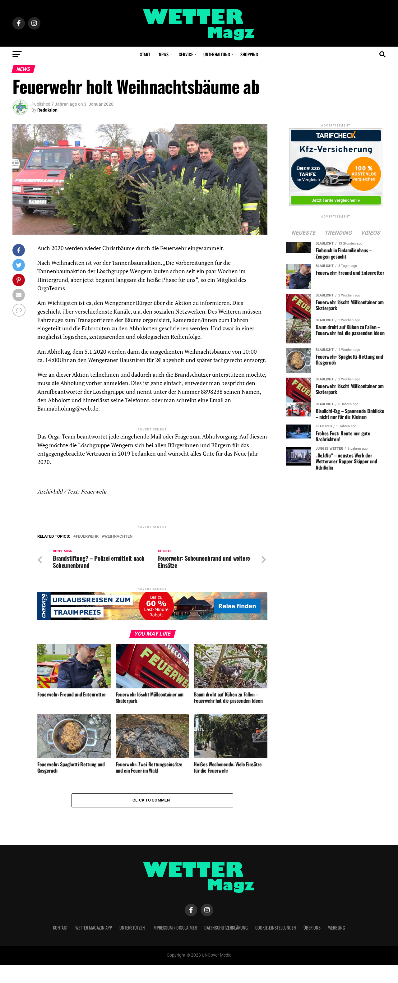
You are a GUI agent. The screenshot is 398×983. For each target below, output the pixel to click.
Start (145, 54)
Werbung (336, 927)
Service (186, 54)
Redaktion (47, 110)
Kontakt (60, 927)
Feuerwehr (87, 537)
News (164, 54)
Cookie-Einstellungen (275, 927)
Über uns (312, 927)
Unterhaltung (216, 54)
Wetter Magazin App (93, 927)
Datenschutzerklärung (226, 927)
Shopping (249, 54)
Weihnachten (118, 537)
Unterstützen (132, 927)
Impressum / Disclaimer (174, 927)
